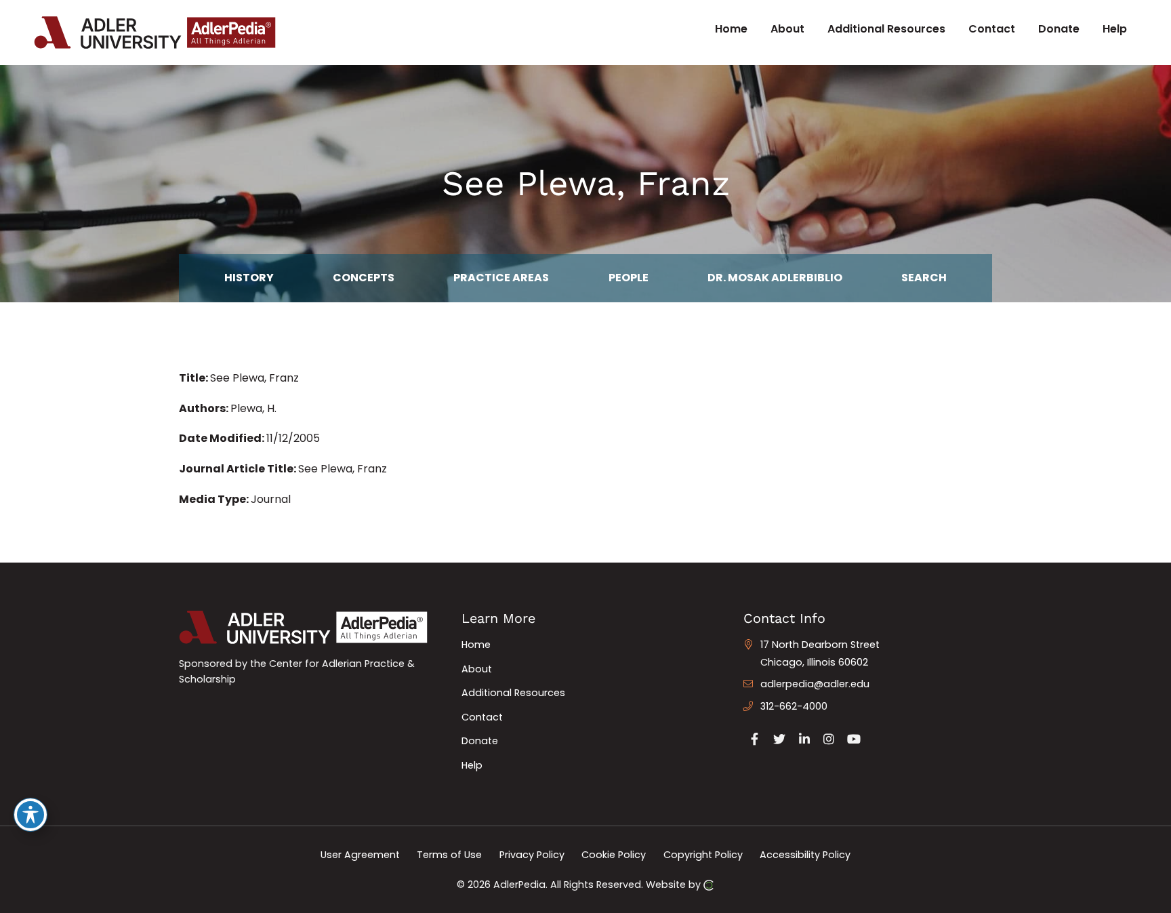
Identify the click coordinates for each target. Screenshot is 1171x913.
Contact (482, 717)
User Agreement (360, 854)
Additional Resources (513, 692)
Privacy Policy (531, 854)
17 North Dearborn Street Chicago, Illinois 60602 (820, 653)
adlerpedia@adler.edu (814, 684)
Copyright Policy (703, 854)
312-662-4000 (793, 706)
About (476, 669)
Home (476, 644)
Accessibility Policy (805, 854)
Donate (479, 741)
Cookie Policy (613, 854)
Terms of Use (449, 854)
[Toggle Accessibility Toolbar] (30, 814)
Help (471, 765)
